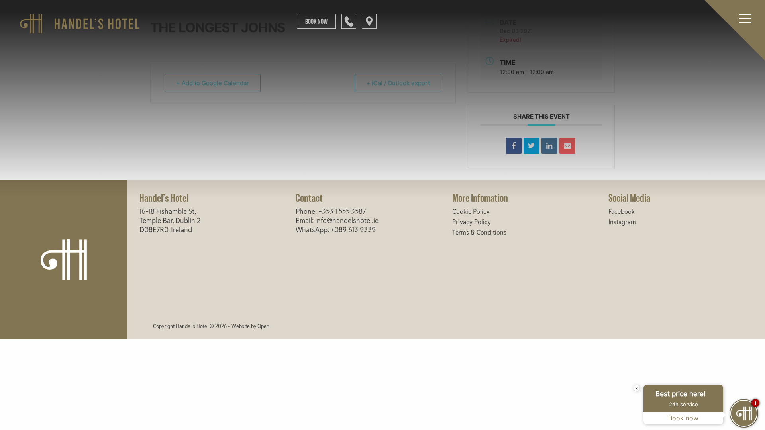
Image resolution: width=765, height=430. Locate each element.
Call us (349, 21)
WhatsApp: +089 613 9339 (336, 229)
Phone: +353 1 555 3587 (331, 211)
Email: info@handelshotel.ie (337, 220)
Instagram (622, 222)
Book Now (316, 21)
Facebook (621, 212)
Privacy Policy (471, 222)
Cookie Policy (471, 212)
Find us (369, 21)
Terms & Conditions (479, 232)
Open (263, 326)
